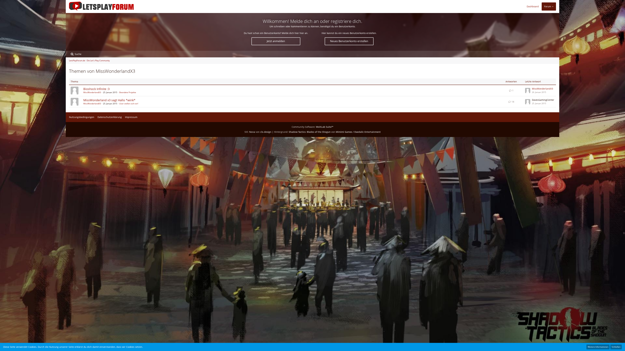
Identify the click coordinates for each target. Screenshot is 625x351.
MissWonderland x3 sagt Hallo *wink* (109, 100)
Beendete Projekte (127, 92)
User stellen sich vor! (128, 103)
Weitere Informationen (598, 346)
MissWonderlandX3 (92, 92)
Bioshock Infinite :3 (96, 89)
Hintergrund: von (327, 131)
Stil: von (257, 131)
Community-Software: (312, 126)
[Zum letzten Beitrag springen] (527, 90)
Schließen (616, 346)
